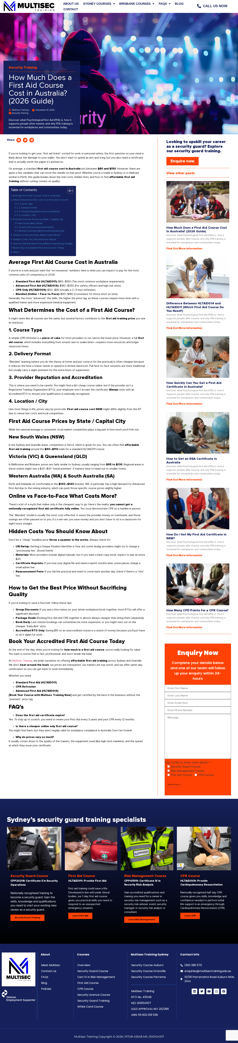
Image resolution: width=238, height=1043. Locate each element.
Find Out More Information (184, 248)
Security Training (23, 67)
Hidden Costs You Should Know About (34, 239)
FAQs (163, 3)
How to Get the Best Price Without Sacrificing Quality (42, 243)
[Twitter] (202, 991)
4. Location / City (27, 215)
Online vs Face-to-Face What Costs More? (36, 235)
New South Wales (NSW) (30, 223)
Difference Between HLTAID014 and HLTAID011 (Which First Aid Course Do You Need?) (195, 307)
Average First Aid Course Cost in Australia (37, 195)
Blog (179, 3)
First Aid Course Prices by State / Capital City (38, 219)
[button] (18, 140)
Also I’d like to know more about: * (187, 762)
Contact (70, 9)
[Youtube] (209, 991)
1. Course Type (25, 204)
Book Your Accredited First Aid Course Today (38, 248)
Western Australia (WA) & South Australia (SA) (41, 231)
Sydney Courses (97, 3)
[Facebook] (224, 991)
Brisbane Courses (135, 3)
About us (71, 3)
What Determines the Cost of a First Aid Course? (40, 200)
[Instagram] (216, 991)
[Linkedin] (194, 991)
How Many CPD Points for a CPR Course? (197, 610)
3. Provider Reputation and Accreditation (39, 212)
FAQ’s (16, 252)
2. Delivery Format (28, 208)
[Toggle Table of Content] (68, 191)
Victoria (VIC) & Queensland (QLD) (36, 227)
